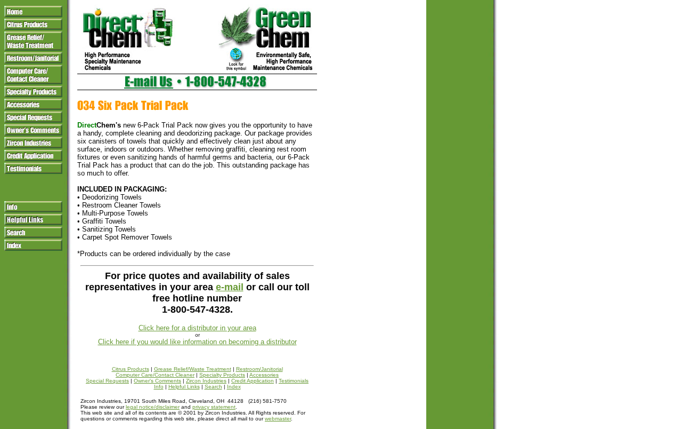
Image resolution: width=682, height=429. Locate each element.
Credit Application (252, 381)
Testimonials (293, 381)
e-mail (229, 287)
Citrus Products (130, 369)
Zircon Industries (206, 381)
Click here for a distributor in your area (197, 328)
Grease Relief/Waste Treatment (192, 369)
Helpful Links (184, 387)
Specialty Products (222, 375)
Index (234, 387)
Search (213, 387)
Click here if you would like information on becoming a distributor (197, 342)
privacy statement (214, 407)
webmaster (278, 419)
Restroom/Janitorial (259, 369)
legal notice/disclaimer (153, 407)
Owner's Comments (157, 381)
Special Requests (107, 381)
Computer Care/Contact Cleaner (155, 375)
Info (159, 387)
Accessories (264, 375)
